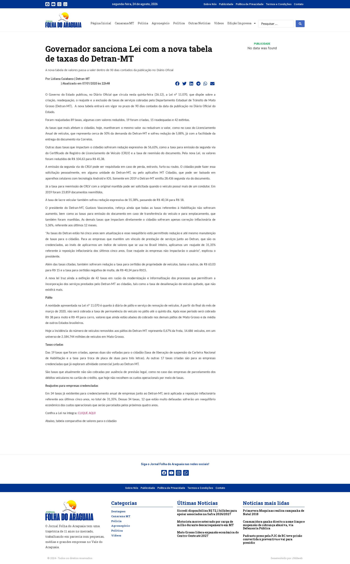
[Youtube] (53, 4)
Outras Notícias (199, 23)
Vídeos (219, 23)
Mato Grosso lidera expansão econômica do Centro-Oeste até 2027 (208, 534)
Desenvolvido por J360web (287, 558)
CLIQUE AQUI (87, 413)
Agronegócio (161, 23)
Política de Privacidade (250, 4)
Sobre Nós (210, 4)
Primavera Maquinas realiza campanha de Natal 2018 (273, 512)
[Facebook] (47, 4)
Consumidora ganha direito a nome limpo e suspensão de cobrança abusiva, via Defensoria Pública (274, 525)
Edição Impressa (239, 23)
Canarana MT (124, 23)
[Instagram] (59, 4)
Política (179, 23)
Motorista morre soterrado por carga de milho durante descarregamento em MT (205, 523)
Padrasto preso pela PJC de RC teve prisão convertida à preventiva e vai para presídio (272, 539)
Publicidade (226, 4)
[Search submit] (300, 23)
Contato (298, 4)
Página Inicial (101, 23)
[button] (177, 83)
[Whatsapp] (65, 4)
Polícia (143, 23)
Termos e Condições (278, 4)
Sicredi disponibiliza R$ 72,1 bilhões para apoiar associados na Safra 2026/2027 (207, 512)
